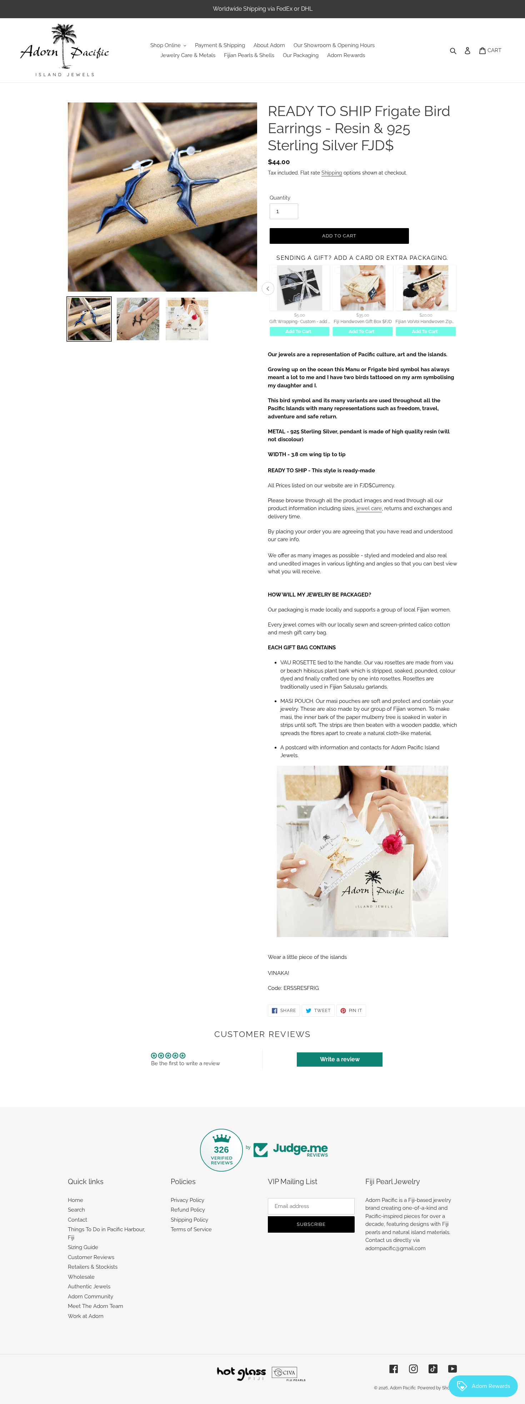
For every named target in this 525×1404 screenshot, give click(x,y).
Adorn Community (90, 1296)
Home (75, 1200)
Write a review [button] (340, 1059)
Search (76, 1210)
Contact (77, 1220)
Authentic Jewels (89, 1286)
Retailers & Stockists (93, 1267)
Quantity (280, 198)
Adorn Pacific (403, 1387)
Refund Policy (188, 1210)
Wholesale (81, 1277)
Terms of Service (191, 1229)
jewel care (369, 508)
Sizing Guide (83, 1247)
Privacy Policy (187, 1200)
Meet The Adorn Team (95, 1306)
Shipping (331, 173)
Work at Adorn (86, 1316)
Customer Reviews (91, 1257)
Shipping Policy (189, 1220)
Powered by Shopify (437, 1387)
